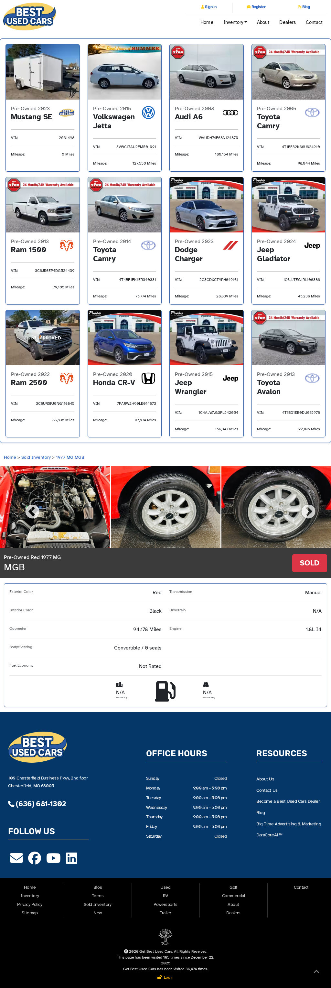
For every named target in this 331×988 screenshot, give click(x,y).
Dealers (287, 22)
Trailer (165, 913)
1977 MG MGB (70, 457)
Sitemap (29, 913)
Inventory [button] (233, 22)
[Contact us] (16, 861)
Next (303, 507)
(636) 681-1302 (40, 804)
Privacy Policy (29, 904)
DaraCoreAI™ (269, 835)
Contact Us (267, 790)
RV (165, 895)
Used (165, 887)
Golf (233, 887)
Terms (98, 895)
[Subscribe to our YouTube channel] (53, 861)
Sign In (210, 7)
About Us (265, 779)
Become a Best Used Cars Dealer (288, 801)
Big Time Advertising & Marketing (288, 824)
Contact (314, 22)
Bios (97, 887)
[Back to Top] (316, 973)
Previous (27, 507)
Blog (306, 7)
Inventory (30, 895)
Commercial (233, 895)
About (263, 22)
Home (206, 22)
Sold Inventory (36, 457)
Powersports (165, 904)
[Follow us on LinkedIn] (71, 861)
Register (258, 7)
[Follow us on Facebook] (34, 861)
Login (168, 977)
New (97, 913)
